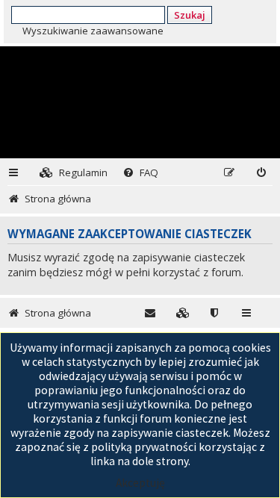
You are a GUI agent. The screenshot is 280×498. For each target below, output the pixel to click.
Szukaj (189, 15)
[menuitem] (74, 173)
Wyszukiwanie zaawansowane (93, 30)
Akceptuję (140, 483)
